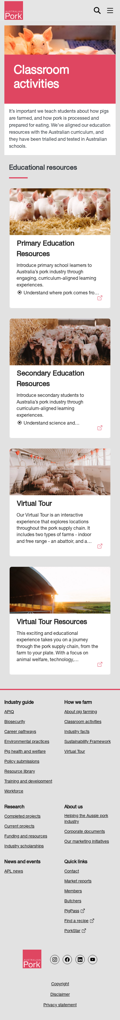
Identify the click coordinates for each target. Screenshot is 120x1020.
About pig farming (80, 712)
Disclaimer (60, 995)
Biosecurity (14, 722)
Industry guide (19, 703)
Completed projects (22, 817)
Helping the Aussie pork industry (86, 819)
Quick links (75, 862)
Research (14, 807)
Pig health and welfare (25, 752)
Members (73, 891)
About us (73, 807)
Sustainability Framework (87, 742)
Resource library (19, 772)
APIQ (9, 712)
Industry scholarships (24, 847)
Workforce (13, 792)
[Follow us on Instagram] (54, 959)
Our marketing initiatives (86, 842)
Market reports (77, 882)
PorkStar (72, 931)
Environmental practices (26, 742)
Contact (71, 872)
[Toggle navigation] (110, 10)
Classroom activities (82, 722)
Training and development (28, 782)
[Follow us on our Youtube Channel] (92, 959)
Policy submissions (21, 762)
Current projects (19, 827)
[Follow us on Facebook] (67, 959)
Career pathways (20, 732)
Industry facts (76, 732)
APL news (13, 872)
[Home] (13, 10)
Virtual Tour (74, 752)
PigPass (71, 911)
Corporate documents (84, 832)
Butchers (72, 901)
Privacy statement (60, 1005)
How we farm (78, 703)
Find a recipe (76, 921)
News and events (22, 862)
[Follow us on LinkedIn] (80, 959)
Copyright (60, 984)
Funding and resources (25, 837)
